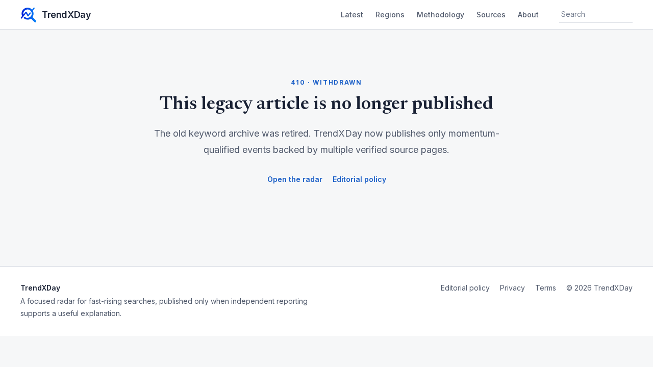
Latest (352, 14)
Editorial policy (359, 179)
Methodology (440, 14)
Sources (491, 14)
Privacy (512, 287)
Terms (545, 287)
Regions (390, 14)
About (528, 14)
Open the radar (294, 179)
